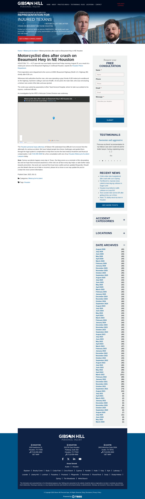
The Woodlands (69, 478)
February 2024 (101, 320)
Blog (83, 4)
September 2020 (102, 410)
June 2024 (100, 311)
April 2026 (99, 259)
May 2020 (99, 419)
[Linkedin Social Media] (74, 459)
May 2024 (99, 313)
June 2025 (100, 282)
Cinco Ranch (68, 471)
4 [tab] (108, 161)
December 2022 (102, 353)
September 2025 (102, 275)
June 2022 (100, 367)
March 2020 (100, 422)
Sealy (106, 474)
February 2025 (101, 292)
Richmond (85, 474)
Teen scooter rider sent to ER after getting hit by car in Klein (111, 194)
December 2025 (102, 268)
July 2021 (99, 393)
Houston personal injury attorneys (32, 147)
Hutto (96, 471)
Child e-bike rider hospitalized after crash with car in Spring (110, 177)
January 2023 (101, 351)
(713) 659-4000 (37, 154)
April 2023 (99, 344)
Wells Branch (82, 478)
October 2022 (101, 358)
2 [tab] (103, 161)
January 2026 (101, 266)
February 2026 (101, 263)
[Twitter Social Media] (68, 459)
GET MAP (35, 454)
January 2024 (101, 322)
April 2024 (99, 315)
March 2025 (100, 289)
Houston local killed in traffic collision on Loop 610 (109, 189)
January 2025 (101, 294)
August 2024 (100, 306)
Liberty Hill (35, 474)
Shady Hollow (116, 474)
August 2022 (100, 363)
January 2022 (101, 379)
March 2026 (100, 261)
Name (99, 70)
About (54, 4)
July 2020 (99, 415)
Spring (58, 478)
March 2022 (100, 374)
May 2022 (99, 370)
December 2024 (102, 296)
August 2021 (100, 391)
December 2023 (102, 325)
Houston (27, 182)
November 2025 (102, 270)
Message (100, 97)
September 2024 (102, 303)
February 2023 (101, 348)
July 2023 (99, 337)
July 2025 (99, 280)
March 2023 (100, 346)
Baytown (27, 471)
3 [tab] (106, 161)
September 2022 (102, 360)
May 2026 (99, 256)
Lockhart (45, 474)
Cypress (79, 471)
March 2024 (100, 318)
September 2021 (102, 389)
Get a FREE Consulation (30, 39)
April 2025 (99, 287)
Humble (88, 471)
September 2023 (102, 332)
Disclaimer (89, 492)
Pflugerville (75, 474)
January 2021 (101, 400)
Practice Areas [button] (63, 4)
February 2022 (101, 377)
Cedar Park (57, 471)
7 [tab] (117, 161)
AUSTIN (108, 445)
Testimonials (75, 4)
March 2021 (100, 398)
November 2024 (102, 299)
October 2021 (101, 386)
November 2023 (102, 327)
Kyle (108, 471)
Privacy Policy (97, 492)
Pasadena (54, 474)
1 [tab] (100, 161)
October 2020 (101, 408)
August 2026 (100, 249)
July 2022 (99, 365)
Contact (99, 4)
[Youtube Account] (80, 459)
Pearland (64, 474)
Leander (25, 474)
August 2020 (100, 412)
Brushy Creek (38, 471)
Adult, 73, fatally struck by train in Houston (111, 199)
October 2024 (101, 301)
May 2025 (99, 285)
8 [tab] (120, 161)
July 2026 (99, 251)
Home (49, 4)
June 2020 (100, 417)
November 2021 (102, 384)
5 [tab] (111, 161)
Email (98, 88)
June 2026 (100, 254)
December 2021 (102, 382)
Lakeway (116, 471)
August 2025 (100, 277)
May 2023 (99, 341)
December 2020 (102, 403)
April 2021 (99, 396)
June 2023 (100, 339)
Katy (102, 471)
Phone (98, 79)
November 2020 (102, 405)
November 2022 (102, 356)
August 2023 (100, 334)
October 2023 (101, 329)
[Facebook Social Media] (62, 459)
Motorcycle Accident (35, 178)
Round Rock (96, 474)
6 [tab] (114, 161)
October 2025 (101, 273)
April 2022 (99, 372)
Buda (48, 471)
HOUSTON (73, 445)
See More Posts (110, 205)
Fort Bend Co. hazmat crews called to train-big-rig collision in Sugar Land (111, 183)
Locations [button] (90, 4)
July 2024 (99, 308)
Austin (67, 467)
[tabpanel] (110, 147)
